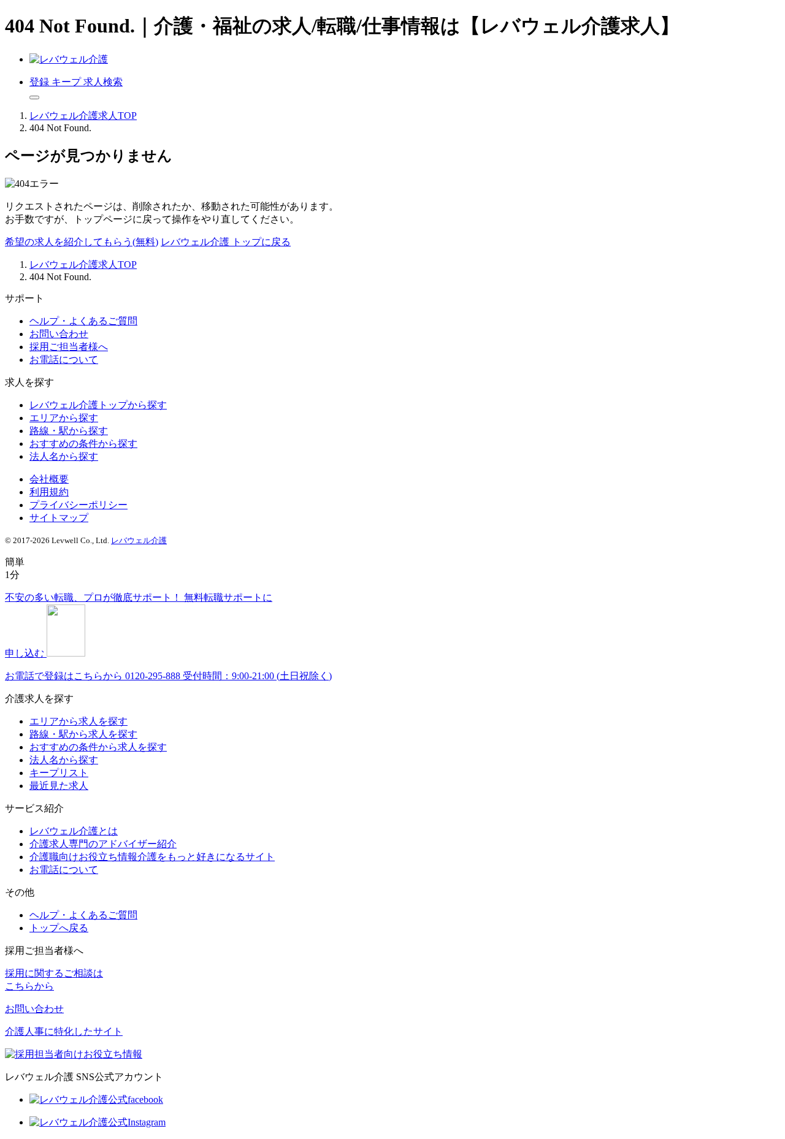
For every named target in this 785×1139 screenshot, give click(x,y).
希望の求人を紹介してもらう (81, 242)
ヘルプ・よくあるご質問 (83, 321)
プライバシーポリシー (78, 505)
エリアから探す (63, 418)
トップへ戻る (58, 928)
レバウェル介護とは (73, 831)
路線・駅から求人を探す (83, 734)
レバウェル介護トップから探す (98, 405)
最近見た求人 (58, 785)
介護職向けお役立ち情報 (152, 856)
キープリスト (58, 773)
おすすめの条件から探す (83, 443)
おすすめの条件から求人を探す (98, 747)
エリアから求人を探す (78, 721)
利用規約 (49, 492)
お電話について (63, 359)
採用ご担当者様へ (68, 346)
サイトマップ (58, 517)
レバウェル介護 (139, 540)
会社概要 (49, 479)
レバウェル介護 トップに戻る (226, 242)
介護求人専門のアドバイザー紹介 (103, 844)
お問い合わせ (58, 334)
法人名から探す (63, 456)
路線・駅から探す (68, 430)
